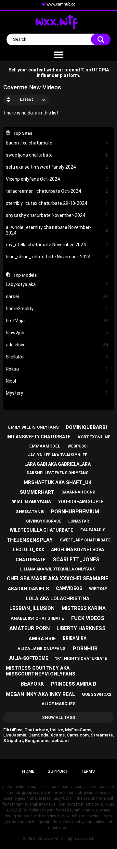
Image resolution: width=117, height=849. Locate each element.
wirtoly (98, 588)
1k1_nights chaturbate (81, 658)
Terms (88, 771)
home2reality (57, 308)
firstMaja (57, 320)
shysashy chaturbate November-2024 (57, 215)
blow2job (57, 332)
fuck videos (87, 618)
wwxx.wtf (52, 838)
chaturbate (31, 559)
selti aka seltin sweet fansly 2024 (57, 167)
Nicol (57, 381)
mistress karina (84, 608)
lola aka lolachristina (57, 598)
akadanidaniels (28, 589)
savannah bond (78, 492)
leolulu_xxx (28, 549)
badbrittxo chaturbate (57, 142)
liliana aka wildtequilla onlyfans (57, 569)
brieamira (74, 638)
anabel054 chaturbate (37, 618)
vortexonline (94, 436)
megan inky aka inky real (40, 694)
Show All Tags (58, 717)
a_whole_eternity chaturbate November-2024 (57, 230)
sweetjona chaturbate (57, 155)
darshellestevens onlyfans (57, 473)
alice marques (59, 703)
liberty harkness (81, 628)
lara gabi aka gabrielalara (57, 464)
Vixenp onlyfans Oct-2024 (57, 179)
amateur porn (29, 628)
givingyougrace (43, 521)
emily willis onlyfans (33, 427)
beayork (32, 684)
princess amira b (73, 684)
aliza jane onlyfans (42, 648)
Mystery (57, 393)
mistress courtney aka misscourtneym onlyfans (40, 671)
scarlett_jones (76, 559)
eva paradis (92, 530)
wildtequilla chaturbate (41, 530)
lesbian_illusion (32, 608)
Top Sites (22, 133)
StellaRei (57, 356)
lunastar (78, 521)
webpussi (78, 446)
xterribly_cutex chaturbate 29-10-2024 (57, 203)
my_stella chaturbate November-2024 (57, 244)
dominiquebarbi (86, 427)
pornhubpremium (75, 511)
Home (28, 771)
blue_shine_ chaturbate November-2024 (57, 256)
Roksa (57, 368)
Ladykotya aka (57, 284)
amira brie (42, 639)
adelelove (57, 344)
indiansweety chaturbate (38, 436)
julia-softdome (28, 658)
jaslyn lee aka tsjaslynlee (57, 455)
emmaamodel (44, 446)
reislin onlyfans (31, 501)
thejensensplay (29, 540)
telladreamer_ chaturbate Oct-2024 (57, 191)
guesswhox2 (96, 694)
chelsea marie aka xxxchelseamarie (57, 578)
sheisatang (30, 511)
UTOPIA (100, 69)
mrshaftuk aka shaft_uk (57, 482)
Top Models (25, 275)
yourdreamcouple (81, 501)
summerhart (37, 492)
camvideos (69, 588)
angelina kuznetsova (77, 549)
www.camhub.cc (60, 4)
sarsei (57, 296)
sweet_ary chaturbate (85, 540)
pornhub (85, 648)
